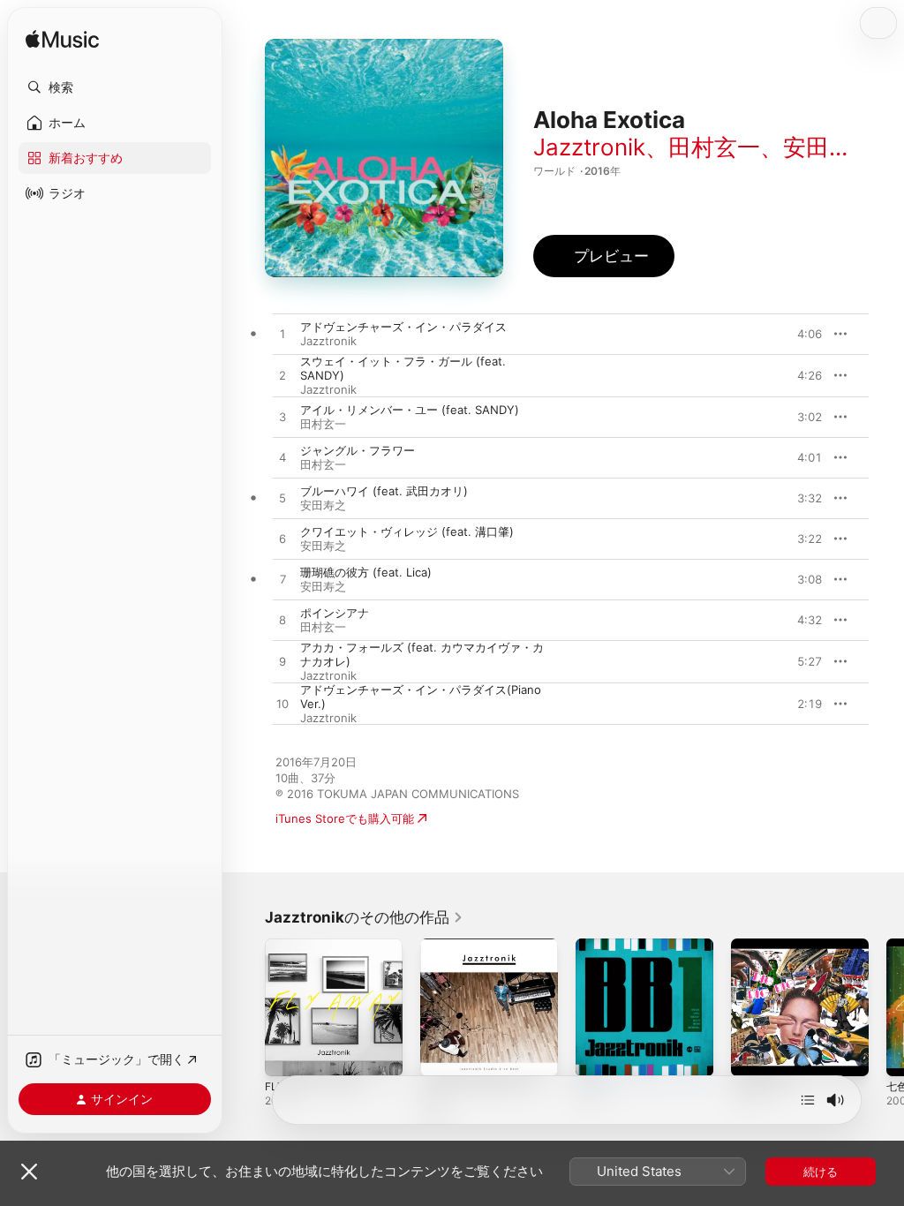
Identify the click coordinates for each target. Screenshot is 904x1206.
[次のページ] (886, 1007)
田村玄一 (714, 147)
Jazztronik (589, 147)
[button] (114, 87)
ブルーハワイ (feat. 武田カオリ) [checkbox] (384, 491)
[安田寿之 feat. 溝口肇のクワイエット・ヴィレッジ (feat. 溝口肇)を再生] (282, 539)
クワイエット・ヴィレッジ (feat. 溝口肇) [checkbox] (407, 531)
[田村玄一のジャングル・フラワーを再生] (282, 458)
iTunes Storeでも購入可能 (344, 818)
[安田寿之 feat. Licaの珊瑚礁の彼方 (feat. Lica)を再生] (282, 580)
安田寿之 (829, 147)
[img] (62, 40)
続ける (820, 1172)
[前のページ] (247, 1007)
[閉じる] (29, 1172)
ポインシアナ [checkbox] (334, 613)
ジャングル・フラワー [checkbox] (357, 450)
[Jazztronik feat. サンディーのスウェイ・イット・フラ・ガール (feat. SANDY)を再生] (282, 376)
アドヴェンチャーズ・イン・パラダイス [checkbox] (403, 327)
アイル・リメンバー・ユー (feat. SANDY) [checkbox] (409, 410)
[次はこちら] (807, 1100)
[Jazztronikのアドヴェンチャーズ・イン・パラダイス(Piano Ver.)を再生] (282, 704)
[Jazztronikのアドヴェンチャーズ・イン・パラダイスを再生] (282, 335)
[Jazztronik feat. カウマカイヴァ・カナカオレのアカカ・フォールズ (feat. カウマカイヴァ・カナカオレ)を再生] (282, 662)
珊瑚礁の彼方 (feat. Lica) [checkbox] (366, 572)
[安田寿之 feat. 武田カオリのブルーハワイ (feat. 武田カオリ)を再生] (282, 499)
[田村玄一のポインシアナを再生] (282, 621)
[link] (364, 917)
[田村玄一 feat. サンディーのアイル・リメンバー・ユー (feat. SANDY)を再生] (282, 418)
